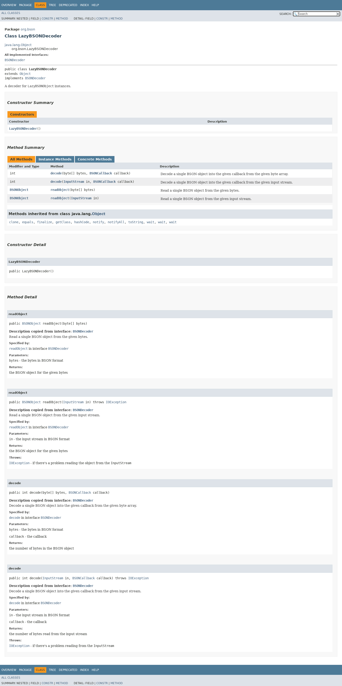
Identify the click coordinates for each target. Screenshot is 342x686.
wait (150, 222)
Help (95, 5)
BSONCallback (101, 173)
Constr (47, 18)
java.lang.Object (18, 45)
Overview (8, 5)
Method (62, 18)
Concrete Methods (95, 159)
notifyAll (116, 222)
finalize (44, 222)
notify (98, 222)
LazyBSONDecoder (23, 128)
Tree (52, 5)
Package (25, 5)
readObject (59, 190)
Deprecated (68, 5)
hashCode (81, 222)
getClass (63, 222)
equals (27, 222)
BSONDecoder (15, 60)
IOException (116, 402)
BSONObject (19, 190)
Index (84, 5)
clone (13, 222)
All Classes (10, 13)
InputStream (74, 181)
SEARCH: (285, 14)
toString (135, 222)
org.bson (28, 29)
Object (25, 74)
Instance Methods (55, 159)
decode (56, 173)
